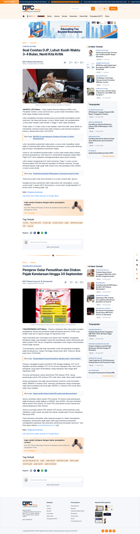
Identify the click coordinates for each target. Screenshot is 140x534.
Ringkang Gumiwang (35, 192)
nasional (30, 226)
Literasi (57, 16)
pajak (67, 223)
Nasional (33, 43)
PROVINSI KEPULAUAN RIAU (32, 266)
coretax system (57, 223)
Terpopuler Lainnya (108, 156)
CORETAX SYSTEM (29, 46)
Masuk (113, 8)
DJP (24, 226)
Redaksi (73, 508)
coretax (25, 223)
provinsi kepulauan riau (31, 460)
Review (64, 16)
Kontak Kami (74, 516)
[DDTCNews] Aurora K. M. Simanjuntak (37, 281)
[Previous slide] (25, 29)
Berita (49, 16)
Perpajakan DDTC (96, 16)
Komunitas (73, 16)
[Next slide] (115, 29)
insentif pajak (27, 464)
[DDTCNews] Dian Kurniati (33, 62)
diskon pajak (74, 460)
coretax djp (47, 223)
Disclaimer (74, 513)
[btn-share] (75, 62)
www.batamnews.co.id (46, 425)
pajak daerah (50, 460)
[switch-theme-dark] (100, 9)
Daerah (32, 262)
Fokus (107, 16)
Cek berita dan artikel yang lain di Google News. (41, 196)
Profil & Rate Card (76, 521)
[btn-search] (93, 8)
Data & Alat (83, 16)
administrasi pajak (76, 223)
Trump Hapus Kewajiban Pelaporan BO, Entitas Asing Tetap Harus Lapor (94, 2)
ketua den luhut (35, 223)
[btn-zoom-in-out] (65, 62)
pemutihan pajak (62, 460)
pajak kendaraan (50, 464)
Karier (73, 518)
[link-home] (24, 16)
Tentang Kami (75, 506)
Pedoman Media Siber (77, 511)
